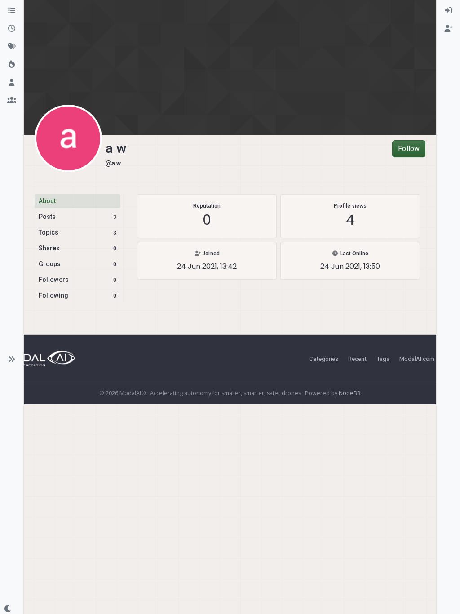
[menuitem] (448, 11)
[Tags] (12, 47)
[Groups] (12, 100)
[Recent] (12, 29)
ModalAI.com (416, 358)
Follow (409, 148)
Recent (357, 358)
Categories (323, 358)
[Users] (12, 83)
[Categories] (12, 11)
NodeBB (350, 393)
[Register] (448, 29)
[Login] (448, 11)
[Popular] (12, 65)
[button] (12, 359)
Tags (382, 358)
